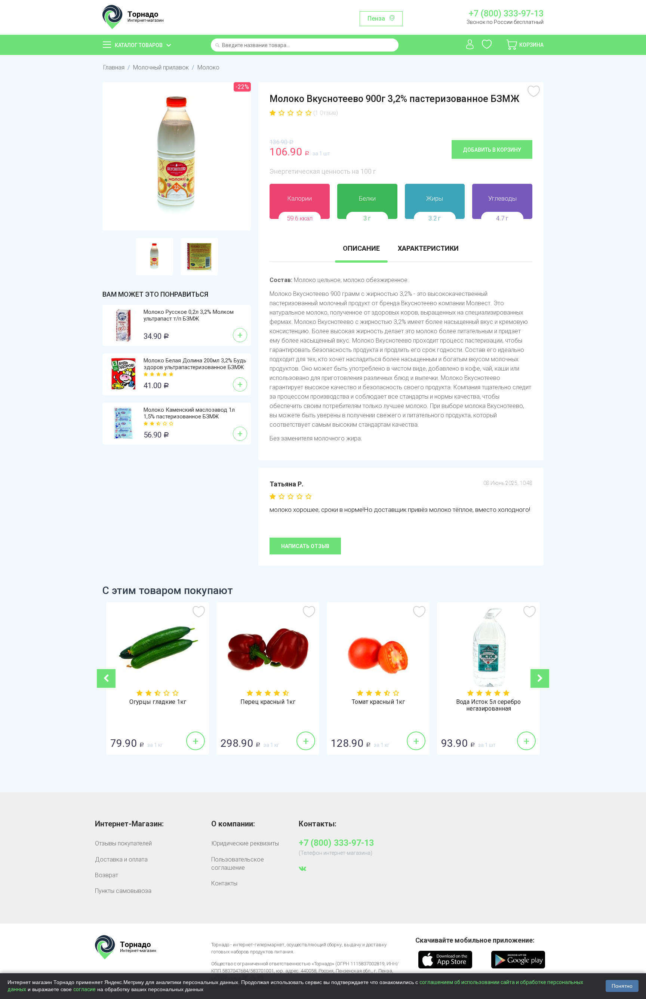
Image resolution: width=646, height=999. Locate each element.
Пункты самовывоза (123, 890)
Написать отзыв (305, 546)
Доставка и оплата (121, 859)
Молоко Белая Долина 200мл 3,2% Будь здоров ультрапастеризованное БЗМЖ (195, 364)
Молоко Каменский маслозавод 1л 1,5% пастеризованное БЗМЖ (189, 413)
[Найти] (217, 45)
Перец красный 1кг (267, 702)
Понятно (622, 986)
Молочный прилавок (161, 67)
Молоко (208, 67)
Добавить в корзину (492, 150)
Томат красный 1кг (378, 702)
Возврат (106, 875)
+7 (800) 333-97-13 (506, 14)
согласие (84, 989)
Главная (113, 67)
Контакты (224, 883)
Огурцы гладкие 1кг (157, 702)
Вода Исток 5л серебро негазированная (488, 705)
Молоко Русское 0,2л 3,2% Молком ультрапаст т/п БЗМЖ (189, 315)
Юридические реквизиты (245, 843)
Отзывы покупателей (123, 843)
